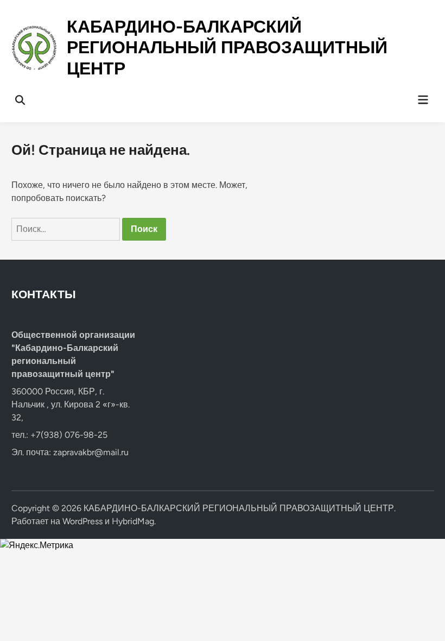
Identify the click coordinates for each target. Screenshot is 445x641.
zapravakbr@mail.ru (91, 452)
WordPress (82, 521)
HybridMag (133, 521)
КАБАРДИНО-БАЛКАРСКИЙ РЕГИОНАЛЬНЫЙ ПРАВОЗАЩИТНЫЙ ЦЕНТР (227, 47)
